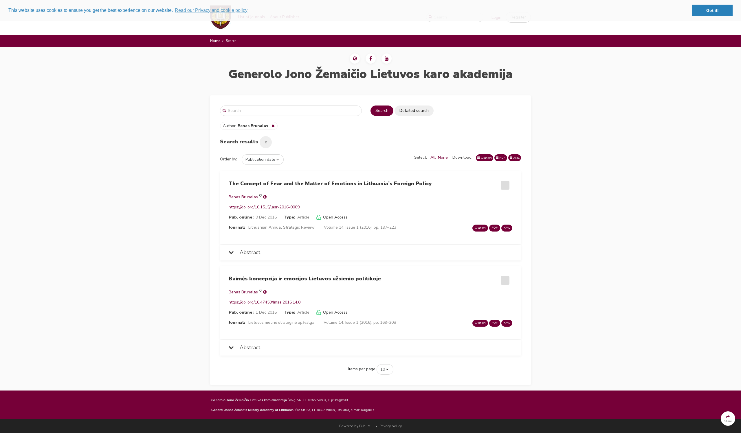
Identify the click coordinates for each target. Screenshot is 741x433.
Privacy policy (390, 426)
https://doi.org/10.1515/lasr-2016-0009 (264, 207)
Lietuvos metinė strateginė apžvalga (281, 322)
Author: (245, 126)
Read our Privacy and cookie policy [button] (211, 10)
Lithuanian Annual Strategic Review (281, 227)
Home (215, 40)
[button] (355, 58)
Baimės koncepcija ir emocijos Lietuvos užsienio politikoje (305, 278)
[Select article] (504, 183)
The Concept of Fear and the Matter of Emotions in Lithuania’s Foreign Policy (330, 183)
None (443, 157)
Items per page (361, 369)
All (433, 157)
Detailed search (414, 110)
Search (381, 110)
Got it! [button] (712, 10)
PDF (501, 158)
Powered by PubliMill (356, 426)
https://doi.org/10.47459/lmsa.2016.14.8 (264, 302)
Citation (486, 158)
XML (516, 158)
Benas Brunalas (243, 197)
